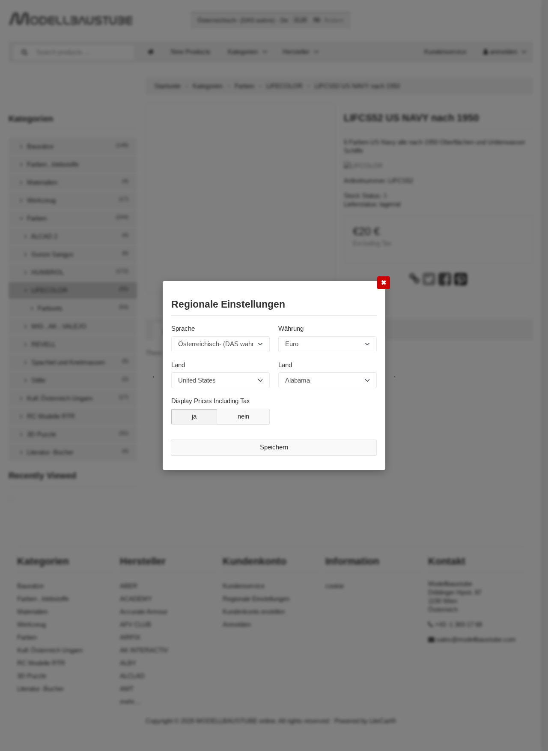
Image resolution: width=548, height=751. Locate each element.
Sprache (183, 328)
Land (178, 364)
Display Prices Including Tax (210, 400)
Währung (291, 328)
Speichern (274, 447)
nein (243, 416)
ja (194, 416)
